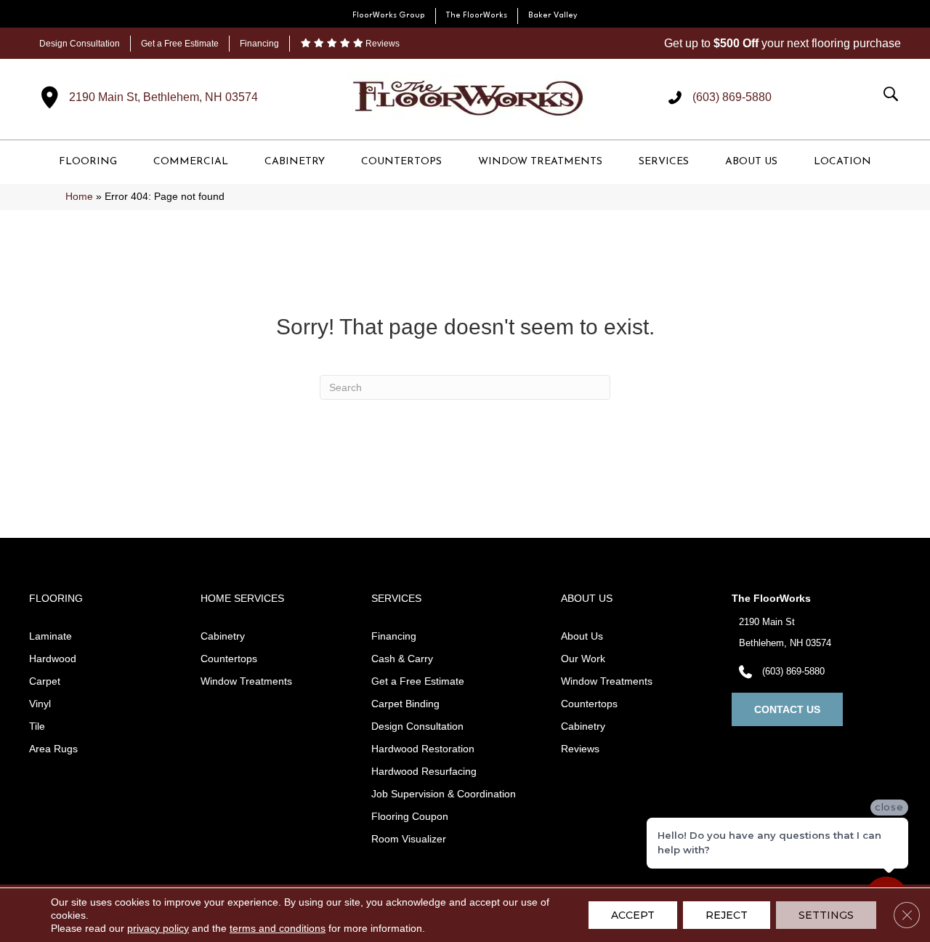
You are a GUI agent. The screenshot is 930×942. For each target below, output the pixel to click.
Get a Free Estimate (180, 44)
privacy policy (158, 928)
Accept (633, 915)
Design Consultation (79, 44)
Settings (826, 915)
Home (79, 196)
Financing (259, 44)
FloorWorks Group (388, 16)
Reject (726, 915)
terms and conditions (278, 928)
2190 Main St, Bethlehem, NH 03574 (163, 97)
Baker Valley (553, 16)
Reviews (381, 44)
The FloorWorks (476, 16)
